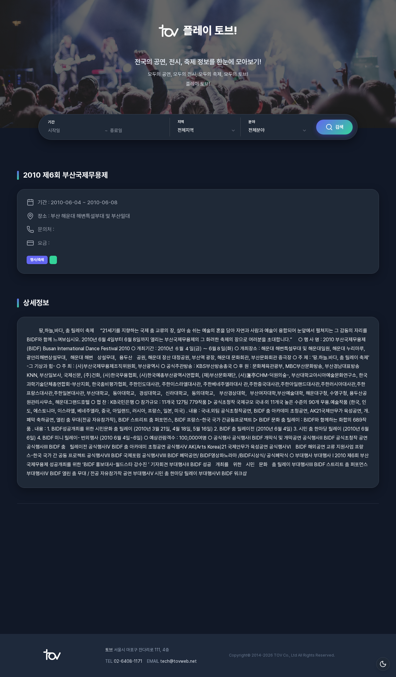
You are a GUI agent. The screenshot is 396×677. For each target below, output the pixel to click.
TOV (278, 655)
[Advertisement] (198, 572)
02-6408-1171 (128, 661)
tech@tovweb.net (178, 661)
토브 (109, 649)
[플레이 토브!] (52, 658)
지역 (181, 122)
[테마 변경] (383, 664)
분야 (251, 122)
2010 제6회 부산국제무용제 (65, 174)
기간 (51, 122)
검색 (339, 127)
